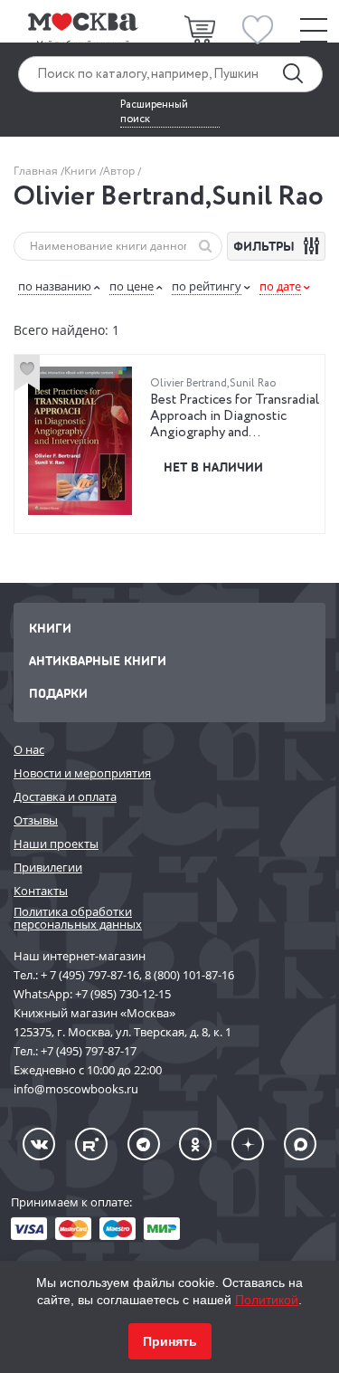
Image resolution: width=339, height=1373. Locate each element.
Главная (37, 170)
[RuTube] (91, 1144)
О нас (29, 749)
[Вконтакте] (39, 1144)
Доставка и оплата (65, 796)
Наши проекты (56, 843)
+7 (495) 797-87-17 (89, 1051)
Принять (170, 1341)
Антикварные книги (97, 660)
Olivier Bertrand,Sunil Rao (213, 383)
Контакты (41, 890)
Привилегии (48, 867)
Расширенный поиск (154, 112)
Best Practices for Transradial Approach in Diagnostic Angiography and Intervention (234, 424)
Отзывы (36, 820)
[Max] (300, 1144)
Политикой (266, 1299)
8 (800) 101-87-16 (189, 975)
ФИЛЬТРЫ (265, 245)
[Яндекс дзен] (247, 1144)
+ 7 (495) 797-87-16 (90, 975)
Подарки (58, 693)
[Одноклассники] (195, 1144)
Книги (81, 170)
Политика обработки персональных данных (78, 918)
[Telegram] (143, 1144)
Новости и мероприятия (82, 773)
